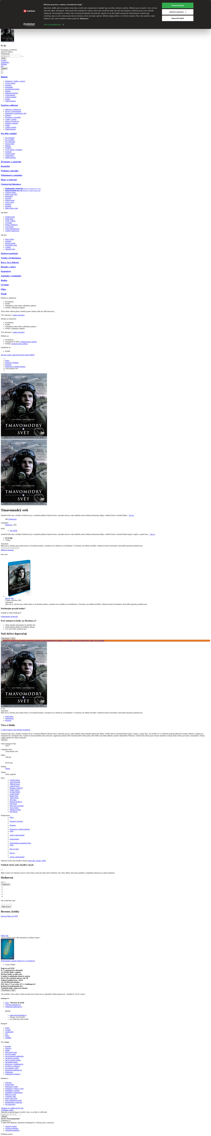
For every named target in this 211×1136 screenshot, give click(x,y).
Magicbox (8, 525)
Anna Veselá (14, 808)
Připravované (10, 200)
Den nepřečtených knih (13, 1100)
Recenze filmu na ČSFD (9, 916)
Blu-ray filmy (14, 849)
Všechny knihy (10, 192)
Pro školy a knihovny (12, 1066)
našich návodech (19, 315)
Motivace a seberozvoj (13, 109)
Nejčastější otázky (11, 1062)
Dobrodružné (14, 839)
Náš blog (8, 1083)
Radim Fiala (14, 796)
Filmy (3, 289)
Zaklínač (8, 241)
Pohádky (8, 148)
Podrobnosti (9, 718)
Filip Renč (13, 804)
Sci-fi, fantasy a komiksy (13, 150)
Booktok (8, 206)
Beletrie (4, 77)
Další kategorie (10, 101)
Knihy (3, 58)
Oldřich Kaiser (15, 784)
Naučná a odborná (9, 105)
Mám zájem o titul (11, 208)
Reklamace (9, 1072)
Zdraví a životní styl (12, 121)
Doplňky (4, 68)
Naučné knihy (10, 154)
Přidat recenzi (6, 907)
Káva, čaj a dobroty (10, 262)
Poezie (7, 99)
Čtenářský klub (10, 1096)
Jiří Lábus (13, 800)
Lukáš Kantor (14, 794)
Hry (2, 66)
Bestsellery (9, 196)
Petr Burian (14, 812)
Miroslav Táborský (16, 788)
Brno (7, 1003)
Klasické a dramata (11, 363)
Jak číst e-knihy (10, 1054)
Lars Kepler (9, 227)
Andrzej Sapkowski (12, 231)
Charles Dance (15, 780)
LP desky (5, 285)
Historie (8, 115)
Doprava (8, 1048)
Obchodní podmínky (12, 1130)
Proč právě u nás (11, 1052)
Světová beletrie (10, 97)
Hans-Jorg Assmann (17, 806)
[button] (105, 544)
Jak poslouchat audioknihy (14, 1056)
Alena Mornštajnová (12, 229)
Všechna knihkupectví (13, 1005)
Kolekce (8, 204)
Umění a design (10, 127)
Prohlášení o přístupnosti (13, 1092)
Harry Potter (9, 239)
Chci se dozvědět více (52, 25)
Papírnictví (6, 271)
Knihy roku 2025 (11, 194)
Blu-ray (12, 853)
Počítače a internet (11, 123)
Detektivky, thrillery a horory (15, 81)
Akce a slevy (9, 202)
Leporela (8, 152)
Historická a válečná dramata (15, 366)
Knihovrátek (9, 1085)
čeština (7, 768)
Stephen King (10, 217)
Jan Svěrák (13, 531)
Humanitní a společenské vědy (15, 113)
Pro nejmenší (9, 138)
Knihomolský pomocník (9, 616)
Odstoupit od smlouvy (13, 1074)
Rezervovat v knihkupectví (10, 548)
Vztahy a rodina (10, 119)
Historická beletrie (11, 93)
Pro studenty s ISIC (12, 1068)
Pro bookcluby (10, 1104)
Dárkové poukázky (9, 253)
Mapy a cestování (9, 180)
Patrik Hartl (9, 219)
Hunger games (10, 243)
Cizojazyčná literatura (11, 184)
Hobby (7, 125)
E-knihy (3, 60)
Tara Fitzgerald (15, 782)
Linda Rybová (15, 786)
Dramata (8, 365)
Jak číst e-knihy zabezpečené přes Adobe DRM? (18, 355)
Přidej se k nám (10, 1094)
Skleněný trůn (10, 249)
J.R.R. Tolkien (10, 221)
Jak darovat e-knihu (12, 1058)
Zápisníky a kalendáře (11, 276)
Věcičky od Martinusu (11, 258)
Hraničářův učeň (11, 245)
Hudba (4, 280)
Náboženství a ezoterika (11, 175)
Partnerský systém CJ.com (14, 1089)
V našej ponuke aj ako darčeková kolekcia (15, 730)
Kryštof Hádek (15, 792)
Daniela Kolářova (16, 802)
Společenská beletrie (12, 89)
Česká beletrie (10, 95)
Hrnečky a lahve (8, 267)
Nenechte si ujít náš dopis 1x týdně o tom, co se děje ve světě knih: (24, 1112)
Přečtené (4, 64)
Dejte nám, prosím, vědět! (37, 861)
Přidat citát (4, 936)
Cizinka (8, 247)
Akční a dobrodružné (17, 835)
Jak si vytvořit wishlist (13, 1060)
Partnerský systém (11, 1087)
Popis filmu (9, 716)
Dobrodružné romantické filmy (20, 843)
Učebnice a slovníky (10, 171)
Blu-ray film (9, 598)
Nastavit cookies (11, 1126)
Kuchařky (5, 166)
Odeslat (4, 1116)
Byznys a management (13, 111)
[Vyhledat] (22, 56)
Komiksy (8, 85)
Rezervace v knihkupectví (14, 1064)
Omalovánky (9, 156)
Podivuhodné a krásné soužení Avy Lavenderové (18, 961)
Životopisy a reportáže (13, 117)
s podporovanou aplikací (28, 342)
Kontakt (8, 1046)
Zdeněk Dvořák (15, 810)
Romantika (9, 87)
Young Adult (9, 144)
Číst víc (131, 515)
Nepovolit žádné (178, 18)
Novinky (8, 198)
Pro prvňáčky (10, 140)
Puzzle (4, 294)
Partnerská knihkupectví (13, 1007)
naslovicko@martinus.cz (18, 1015)
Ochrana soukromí (11, 1128)
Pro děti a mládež (9, 133)
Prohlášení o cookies (12, 1090)
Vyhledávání (5, 54)
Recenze (8, 720)
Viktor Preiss (14, 798)
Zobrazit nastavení (176, 12)
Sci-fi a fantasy (10, 83)
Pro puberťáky (10, 142)
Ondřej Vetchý (15, 790)
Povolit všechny (178, 5)
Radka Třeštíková (11, 225)
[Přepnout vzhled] (2, 72)
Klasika (8, 91)
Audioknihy (5, 62)
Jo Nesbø (8, 223)
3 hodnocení (12, 519)
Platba (7, 1050)
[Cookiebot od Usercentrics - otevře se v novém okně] (29, 24)
